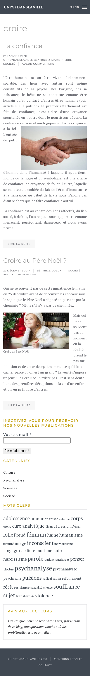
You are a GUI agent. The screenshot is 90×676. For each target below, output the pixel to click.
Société (9, 63)
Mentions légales (68, 658)
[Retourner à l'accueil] (23, 7)
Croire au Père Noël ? (35, 260)
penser (77, 559)
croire (7, 526)
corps (77, 518)
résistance (21, 587)
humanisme (71, 535)
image (20, 543)
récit (8, 587)
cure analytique (28, 526)
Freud (20, 535)
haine (52, 535)
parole (35, 558)
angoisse (51, 519)
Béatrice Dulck (49, 270)
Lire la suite (19, 243)
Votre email (17, 435)
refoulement (71, 578)
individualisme (63, 544)
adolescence (16, 518)
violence (44, 596)
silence (48, 587)
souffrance (67, 586)
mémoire (55, 550)
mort (41, 550)
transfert (23, 596)
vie (32, 596)
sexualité (36, 587)
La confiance (22, 46)
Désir (76, 526)
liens (31, 550)
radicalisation (52, 578)
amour (37, 518)
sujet (9, 595)
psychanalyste (65, 569)
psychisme (12, 578)
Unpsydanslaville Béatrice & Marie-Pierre (37, 59)
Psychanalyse (13, 480)
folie (8, 535)
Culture (9, 472)
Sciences (10, 488)
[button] (78, 7)
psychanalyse (33, 568)
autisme (64, 519)
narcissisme (15, 559)
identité (8, 544)
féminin (36, 534)
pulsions (32, 577)
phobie (8, 569)
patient (49, 559)
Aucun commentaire (38, 64)
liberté (22, 551)
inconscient (40, 543)
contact (45, 665)
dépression (62, 526)
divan (49, 526)
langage (10, 550)
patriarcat (62, 559)
